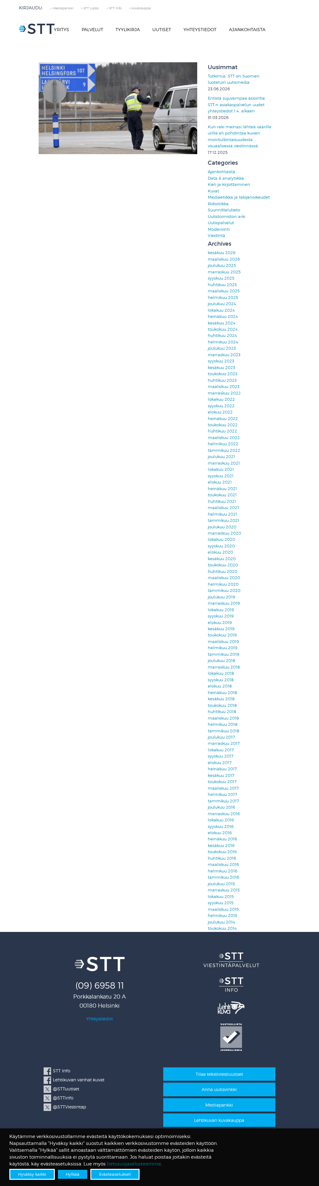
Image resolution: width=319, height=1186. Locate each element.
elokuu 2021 (220, 482)
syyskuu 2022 (221, 406)
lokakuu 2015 (221, 896)
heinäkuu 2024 (223, 316)
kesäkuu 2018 (221, 699)
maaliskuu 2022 (224, 437)
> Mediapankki (62, 8)
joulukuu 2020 (222, 527)
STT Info (61, 1070)
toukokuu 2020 (223, 565)
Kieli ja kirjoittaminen (229, 184)
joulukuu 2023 (222, 348)
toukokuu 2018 (222, 705)
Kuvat (213, 191)
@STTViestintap (69, 1106)
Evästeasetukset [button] (115, 1174)
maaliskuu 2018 (223, 718)
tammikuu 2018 (223, 731)
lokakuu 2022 (221, 399)
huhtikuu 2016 (222, 858)
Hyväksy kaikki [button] (32, 1174)
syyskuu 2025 (221, 278)
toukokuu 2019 (222, 635)
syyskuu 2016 (221, 826)
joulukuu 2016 (221, 807)
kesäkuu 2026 (222, 252)
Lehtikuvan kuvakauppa (219, 1120)
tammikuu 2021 (223, 520)
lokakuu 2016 (221, 820)
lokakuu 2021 (221, 469)
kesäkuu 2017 (221, 775)
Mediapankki (219, 1105)
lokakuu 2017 (221, 750)
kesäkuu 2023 (221, 367)
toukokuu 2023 (222, 373)
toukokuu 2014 (222, 928)
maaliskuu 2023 (224, 386)
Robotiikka (218, 203)
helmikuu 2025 (223, 297)
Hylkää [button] (72, 1174)
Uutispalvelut (221, 222)
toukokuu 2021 (222, 495)
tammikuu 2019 (223, 654)
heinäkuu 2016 (222, 839)
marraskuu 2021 (224, 463)
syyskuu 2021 (221, 476)
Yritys (61, 29)
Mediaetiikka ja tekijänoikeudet (239, 197)
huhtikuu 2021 (222, 501)
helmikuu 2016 (222, 871)
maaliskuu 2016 (223, 864)
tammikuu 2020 (224, 590)
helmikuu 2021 (222, 514)
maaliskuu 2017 (223, 788)
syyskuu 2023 (221, 361)
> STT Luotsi (90, 8)
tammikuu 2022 (224, 450)
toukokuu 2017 (222, 781)
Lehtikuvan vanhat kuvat (78, 1079)
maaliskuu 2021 (223, 507)
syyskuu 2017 (220, 756)
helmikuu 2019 (222, 647)
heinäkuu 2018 (222, 692)
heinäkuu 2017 (222, 769)
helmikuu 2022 (223, 444)
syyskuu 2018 (221, 680)
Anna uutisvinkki (219, 1089)
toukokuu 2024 (223, 329)
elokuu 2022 (220, 412)
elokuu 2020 (220, 552)
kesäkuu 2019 (221, 628)
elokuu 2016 (220, 832)
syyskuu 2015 (220, 902)
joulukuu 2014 (221, 922)
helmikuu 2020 (223, 584)
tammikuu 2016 (223, 877)
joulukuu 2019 (221, 597)
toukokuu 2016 (222, 851)
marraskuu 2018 (224, 667)
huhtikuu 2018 (222, 711)
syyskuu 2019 (221, 616)
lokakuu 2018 (221, 673)
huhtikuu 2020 (222, 571)
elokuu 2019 (220, 622)
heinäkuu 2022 (223, 418)
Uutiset (161, 29)
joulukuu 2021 (221, 456)
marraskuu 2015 (224, 890)
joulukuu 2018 (221, 660)
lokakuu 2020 (221, 539)
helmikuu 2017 (222, 794)
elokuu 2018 (220, 686)
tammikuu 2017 (223, 801)
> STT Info (114, 8)
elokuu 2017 (219, 762)
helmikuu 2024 (223, 342)
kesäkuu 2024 (222, 323)
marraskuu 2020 (224, 533)
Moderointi (219, 229)
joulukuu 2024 (222, 303)
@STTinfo (63, 1097)
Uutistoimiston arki (226, 216)
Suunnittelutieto (224, 210)
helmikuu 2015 (222, 915)
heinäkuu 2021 (222, 488)
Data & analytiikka (226, 178)
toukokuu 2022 (223, 425)
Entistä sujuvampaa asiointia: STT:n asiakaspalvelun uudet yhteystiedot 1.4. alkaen (237, 104)
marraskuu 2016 (224, 813)
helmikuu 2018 (222, 724)
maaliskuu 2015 (223, 909)
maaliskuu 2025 (224, 291)
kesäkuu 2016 (221, 845)
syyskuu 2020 (221, 546)
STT (37, 29)
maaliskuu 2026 (224, 259)
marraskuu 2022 (224, 393)
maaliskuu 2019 (223, 641)
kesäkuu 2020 (222, 558)
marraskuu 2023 (224, 354)
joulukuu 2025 (222, 265)
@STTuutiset (66, 1088)
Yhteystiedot (200, 29)
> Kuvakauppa (140, 8)
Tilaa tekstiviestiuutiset (219, 1074)
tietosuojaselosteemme (134, 1164)
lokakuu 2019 (221, 609)
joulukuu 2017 (221, 737)
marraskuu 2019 (224, 603)
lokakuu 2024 (221, 310)
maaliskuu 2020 (224, 577)
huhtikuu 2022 (222, 431)
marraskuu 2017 (224, 743)
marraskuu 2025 (224, 272)
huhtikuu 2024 (222, 335)
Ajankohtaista (247, 29)
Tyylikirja (128, 29)
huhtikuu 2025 (222, 284)
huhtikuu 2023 (222, 380)
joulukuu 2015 (221, 883)
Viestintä (216, 235)
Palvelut (92, 29)
